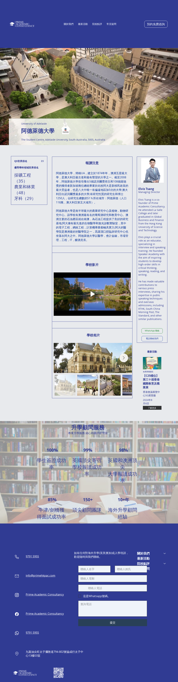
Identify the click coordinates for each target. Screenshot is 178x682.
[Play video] (92, 294)
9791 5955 (32, 556)
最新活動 (143, 558)
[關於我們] (164, 553)
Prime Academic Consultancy (45, 594)
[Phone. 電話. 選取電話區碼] (83, 588)
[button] (68, 24)
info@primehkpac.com (40, 575)
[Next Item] (123, 358)
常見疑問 (143, 568)
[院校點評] (164, 563)
